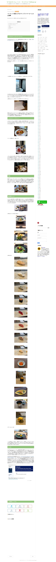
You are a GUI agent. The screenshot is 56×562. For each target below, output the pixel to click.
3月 (38, 63)
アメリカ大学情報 (40, 41)
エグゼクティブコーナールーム (13, 23)
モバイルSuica (42, 46)
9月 (38, 89)
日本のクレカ (39, 49)
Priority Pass (42, 40)
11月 (38, 86)
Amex (38, 37)
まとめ (10, 28)
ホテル (39, 46)
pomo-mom (43, 247)
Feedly (28, 511)
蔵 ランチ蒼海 (20, 211)
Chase (43, 37)
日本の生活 (43, 49)
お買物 (39, 43)
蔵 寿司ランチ (11, 27)
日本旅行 (47, 49)
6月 (38, 76)
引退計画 (46, 46)
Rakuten (45, 40)
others (38, 40)
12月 (38, 67)
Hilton (46, 37)
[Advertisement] (17, 34)
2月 (38, 64)
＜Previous (10, 556)
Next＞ (33, 556)
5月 (38, 60)
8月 (38, 73)
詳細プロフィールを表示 (41, 256)
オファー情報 (45, 41)
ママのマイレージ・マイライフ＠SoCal (21, 2)
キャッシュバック (43, 43)
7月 (38, 57)
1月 (38, 83)
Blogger (35, 560)
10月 (38, 70)
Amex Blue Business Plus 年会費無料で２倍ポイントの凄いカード (43, 15)
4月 (38, 61)
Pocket (20, 511)
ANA (41, 37)
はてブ (11, 510)
